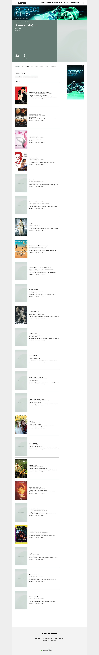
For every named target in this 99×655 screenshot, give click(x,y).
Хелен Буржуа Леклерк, (41, 184)
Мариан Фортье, (38, 206)
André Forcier (32, 96)
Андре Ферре (53, 250)
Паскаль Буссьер (54, 228)
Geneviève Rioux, (49, 557)
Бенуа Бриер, (45, 162)
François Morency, (40, 338)
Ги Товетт (55, 557)
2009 (38, 181)
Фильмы (43, 2)
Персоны (20, 21)
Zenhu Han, (49, 513)
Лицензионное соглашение (50, 638)
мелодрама (31, 95)
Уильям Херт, (41, 316)
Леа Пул (31, 118)
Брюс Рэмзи (55, 360)
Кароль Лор (31, 228)
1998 (44, 400)
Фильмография (25, 66)
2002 (37, 291)
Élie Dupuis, (44, 206)
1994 (42, 510)
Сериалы (48, 2)
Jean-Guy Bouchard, (43, 382)
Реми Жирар (56, 447)
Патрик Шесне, (46, 579)
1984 (39, 598)
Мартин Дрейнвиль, (41, 513)
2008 (43, 203)
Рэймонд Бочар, (52, 382)
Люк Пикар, (44, 294)
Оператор (17, 30)
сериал (38, 422)
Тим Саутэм (32, 360)
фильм (50, 93)
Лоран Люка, (46, 228)
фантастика (40, 534)
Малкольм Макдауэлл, (40, 360)
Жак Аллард (53, 272)
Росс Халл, (38, 535)
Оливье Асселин (33, 447)
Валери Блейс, (37, 118)
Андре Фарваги (32, 579)
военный (35, 314)
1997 (37, 444)
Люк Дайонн (32, 162)
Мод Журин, (38, 294)
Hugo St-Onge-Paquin (52, 206)
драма (41, 95)
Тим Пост (52, 426)
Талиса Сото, (49, 360)
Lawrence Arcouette (51, 294)
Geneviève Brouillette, (49, 338)
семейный (35, 424)
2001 (36, 313)
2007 (35, 225)
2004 (48, 269)
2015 (40, 115)
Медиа (60, 2)
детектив (35, 534)
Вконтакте (46, 640)
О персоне (17, 66)
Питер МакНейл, (48, 469)
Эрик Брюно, (39, 250)
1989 (38, 576)
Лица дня (66, 2)
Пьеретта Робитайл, (50, 404)
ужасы (35, 358)
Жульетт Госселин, (51, 96)
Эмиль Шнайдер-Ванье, (41, 96)
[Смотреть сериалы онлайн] (49, 651)
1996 (40, 488)
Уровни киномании (74, 2)
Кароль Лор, (40, 579)
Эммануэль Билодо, (42, 447)
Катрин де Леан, (39, 228)
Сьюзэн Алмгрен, (39, 426)
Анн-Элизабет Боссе (53, 118)
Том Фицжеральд (33, 469)
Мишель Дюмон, (41, 557)
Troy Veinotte (55, 469)
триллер (31, 292)
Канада (45, 95)
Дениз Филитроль (33, 382)
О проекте (37, 638)
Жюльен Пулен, (40, 272)
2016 (47, 93)
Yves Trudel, (47, 272)
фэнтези (36, 248)
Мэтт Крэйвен (55, 316)
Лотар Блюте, (39, 162)
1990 (34, 554)
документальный (33, 139)
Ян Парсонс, (41, 469)
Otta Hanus (31, 426)
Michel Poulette (32, 513)
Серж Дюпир (53, 601)
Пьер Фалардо (32, 272)
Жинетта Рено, (42, 404)
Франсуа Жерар (33, 557)
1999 (42, 378)
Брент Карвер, (40, 491)
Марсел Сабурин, (48, 491)
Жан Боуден (32, 294)
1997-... (34, 422)
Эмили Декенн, (46, 250)
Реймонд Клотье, (46, 601)
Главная (16, 21)
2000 (39, 357)
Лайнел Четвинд (33, 316)
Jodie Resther (52, 535)
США (39, 358)
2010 (38, 159)
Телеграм (53, 640)
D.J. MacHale (32, 535)
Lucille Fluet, (50, 447)
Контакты (61, 638)
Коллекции (55, 2)
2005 (42, 247)
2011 (39, 137)
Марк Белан (51, 162)
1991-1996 (44, 532)
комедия (37, 95)
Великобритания (41, 314)
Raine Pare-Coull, (45, 535)
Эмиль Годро (32, 338)
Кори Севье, (47, 426)
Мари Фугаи (53, 579)
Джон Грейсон (32, 491)
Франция (35, 226)
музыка (35, 270)
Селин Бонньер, (45, 118)
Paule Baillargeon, (38, 601)
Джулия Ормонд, (48, 316)
